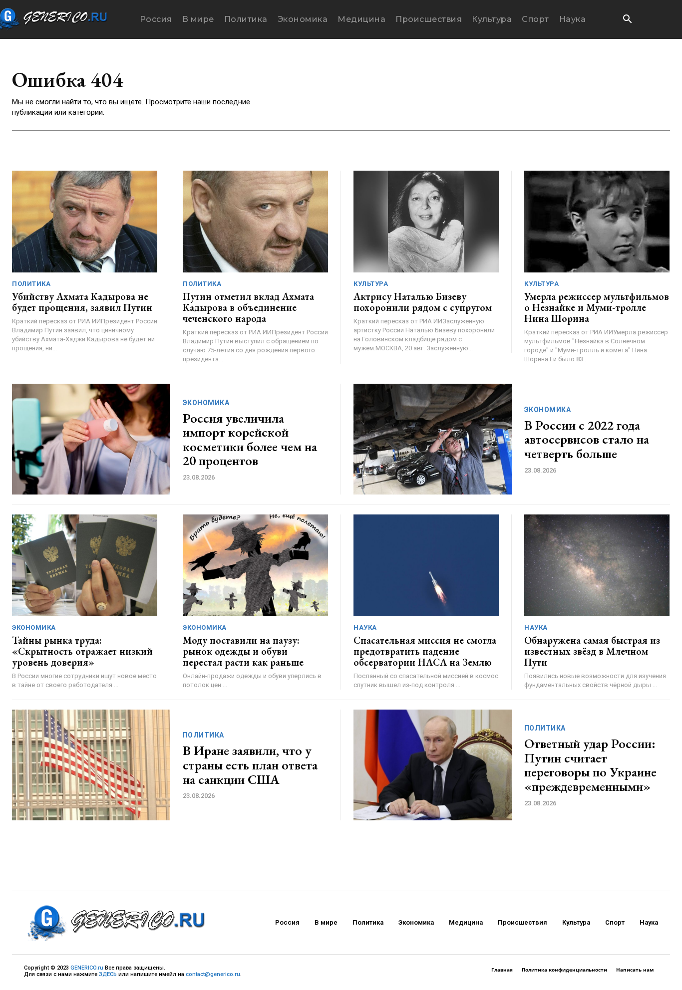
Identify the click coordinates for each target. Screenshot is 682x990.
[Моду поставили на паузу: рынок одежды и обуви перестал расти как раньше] (255, 565)
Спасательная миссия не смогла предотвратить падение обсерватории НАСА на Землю (424, 651)
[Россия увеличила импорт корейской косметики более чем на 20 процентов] (91, 439)
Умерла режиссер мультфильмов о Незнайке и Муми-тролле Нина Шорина (596, 307)
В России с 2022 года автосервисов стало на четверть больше (586, 439)
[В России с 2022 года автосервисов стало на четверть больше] (432, 439)
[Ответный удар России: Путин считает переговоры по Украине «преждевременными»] (432, 765)
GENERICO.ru (86, 968)
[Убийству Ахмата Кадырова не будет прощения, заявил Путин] (84, 221)
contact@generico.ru (213, 974)
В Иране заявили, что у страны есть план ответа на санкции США (250, 764)
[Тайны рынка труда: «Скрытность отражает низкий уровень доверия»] (84, 565)
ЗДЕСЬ (108, 974)
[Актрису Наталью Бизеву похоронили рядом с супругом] (426, 221)
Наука (365, 627)
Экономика (206, 402)
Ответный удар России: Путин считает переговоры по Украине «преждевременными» (590, 765)
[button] (627, 19)
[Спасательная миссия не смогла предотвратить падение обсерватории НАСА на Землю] (426, 565)
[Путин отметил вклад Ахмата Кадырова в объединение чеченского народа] (255, 221)
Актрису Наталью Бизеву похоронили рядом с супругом (422, 302)
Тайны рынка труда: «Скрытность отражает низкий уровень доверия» (82, 651)
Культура (370, 283)
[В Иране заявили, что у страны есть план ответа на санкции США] (91, 765)
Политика (31, 283)
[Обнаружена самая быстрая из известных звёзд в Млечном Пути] (597, 565)
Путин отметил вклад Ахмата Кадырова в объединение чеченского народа (248, 307)
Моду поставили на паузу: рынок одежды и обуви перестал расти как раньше (243, 651)
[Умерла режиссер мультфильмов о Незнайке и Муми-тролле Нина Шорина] (597, 221)
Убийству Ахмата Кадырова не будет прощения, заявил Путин (82, 302)
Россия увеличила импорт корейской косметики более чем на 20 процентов (250, 440)
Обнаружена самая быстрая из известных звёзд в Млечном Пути (592, 651)
